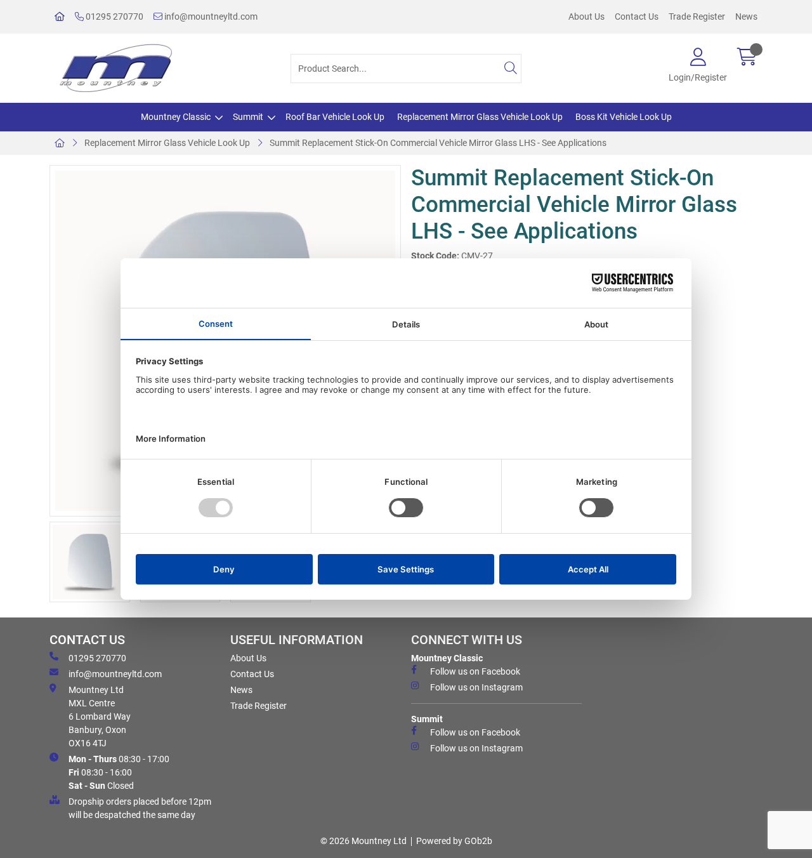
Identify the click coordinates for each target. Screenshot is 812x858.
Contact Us (636, 16)
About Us (586, 16)
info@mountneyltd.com (210, 16)
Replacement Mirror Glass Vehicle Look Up (480, 117)
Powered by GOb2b (454, 841)
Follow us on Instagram (476, 687)
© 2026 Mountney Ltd (363, 841)
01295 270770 (113, 16)
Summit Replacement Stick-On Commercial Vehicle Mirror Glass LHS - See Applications (438, 143)
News (746, 16)
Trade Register (697, 16)
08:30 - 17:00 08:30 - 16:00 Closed (119, 772)
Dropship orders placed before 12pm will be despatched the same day (140, 808)
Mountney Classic (176, 117)
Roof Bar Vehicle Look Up (334, 117)
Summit (248, 117)
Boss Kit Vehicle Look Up (623, 117)
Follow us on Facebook (475, 671)
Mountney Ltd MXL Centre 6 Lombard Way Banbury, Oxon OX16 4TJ (100, 716)
